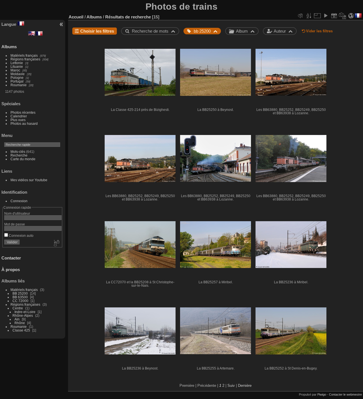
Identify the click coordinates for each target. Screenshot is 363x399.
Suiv (231, 385)
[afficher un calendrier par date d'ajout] (334, 15)
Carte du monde (22, 159)
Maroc (15, 70)
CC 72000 (20, 301)
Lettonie (16, 63)
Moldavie (17, 74)
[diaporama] (325, 15)
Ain (17, 319)
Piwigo (321, 394)
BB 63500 (20, 297)
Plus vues (18, 120)
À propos (10, 269)
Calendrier (18, 116)
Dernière (245, 385)
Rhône (19, 323)
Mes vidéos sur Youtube (28, 180)
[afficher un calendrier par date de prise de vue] (342, 15)
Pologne (17, 77)
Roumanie (18, 85)
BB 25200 (20, 293)
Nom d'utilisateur (17, 213)
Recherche (19, 155)
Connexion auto (20, 235)
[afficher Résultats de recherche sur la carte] (351, 15)
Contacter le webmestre (345, 394)
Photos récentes (22, 112)
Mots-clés (17, 151)
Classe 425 (21, 330)
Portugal (17, 81)
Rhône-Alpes (22, 315)
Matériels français (24, 55)
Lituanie (16, 66)
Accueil (76, 16)
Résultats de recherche (128, 16)
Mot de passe (14, 224)
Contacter (11, 258)
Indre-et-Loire (24, 312)
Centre (17, 308)
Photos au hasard (24, 123)
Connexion (19, 201)
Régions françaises (25, 59)
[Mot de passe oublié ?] (56, 243)
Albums (9, 46)
